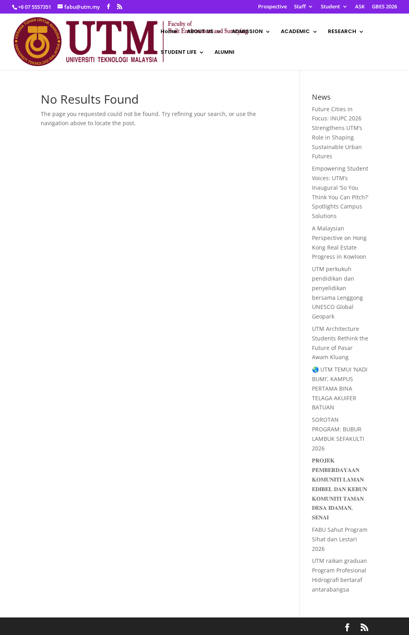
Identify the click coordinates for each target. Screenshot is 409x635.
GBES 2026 (384, 7)
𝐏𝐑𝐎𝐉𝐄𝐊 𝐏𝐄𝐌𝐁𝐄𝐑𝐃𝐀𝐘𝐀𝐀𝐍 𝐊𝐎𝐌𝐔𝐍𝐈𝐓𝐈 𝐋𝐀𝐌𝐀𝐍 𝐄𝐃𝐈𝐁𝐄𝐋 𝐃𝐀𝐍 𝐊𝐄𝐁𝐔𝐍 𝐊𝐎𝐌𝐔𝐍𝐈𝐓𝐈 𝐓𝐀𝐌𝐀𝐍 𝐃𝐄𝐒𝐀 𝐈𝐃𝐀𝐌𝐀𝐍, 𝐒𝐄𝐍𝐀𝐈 (339, 488)
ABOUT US (200, 32)
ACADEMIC (295, 32)
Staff (300, 7)
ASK (360, 7)
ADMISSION (247, 32)
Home (169, 32)
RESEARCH (342, 32)
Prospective (272, 7)
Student (330, 7)
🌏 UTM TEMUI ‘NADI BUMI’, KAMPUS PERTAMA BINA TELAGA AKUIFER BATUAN (339, 388)
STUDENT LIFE (179, 52)
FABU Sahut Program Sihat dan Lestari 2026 (339, 539)
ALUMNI (224, 52)
